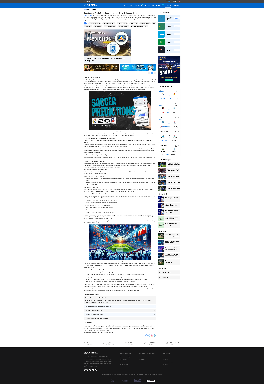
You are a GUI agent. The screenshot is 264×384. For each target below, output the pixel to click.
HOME (125, 5)
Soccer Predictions (88, 15)
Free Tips (131, 5)
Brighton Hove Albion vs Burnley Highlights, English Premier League (173, 164)
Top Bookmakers (164, 13)
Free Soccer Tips (124, 359)
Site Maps (165, 364)
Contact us (165, 359)
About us (165, 357)
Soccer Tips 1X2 (124, 362)
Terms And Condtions (168, 362)
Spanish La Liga (133, 23)
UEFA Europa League (122, 23)
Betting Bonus (142, 359)
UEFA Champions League (108, 23)
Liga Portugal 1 (98, 26)
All (85, 23)
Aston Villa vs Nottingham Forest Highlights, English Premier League (173, 170)
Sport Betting (163, 231)
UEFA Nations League (123, 26)
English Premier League (94, 23)
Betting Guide (163, 194)
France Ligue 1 (88, 26)
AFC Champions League (110, 26)
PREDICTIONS (168, 5)
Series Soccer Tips (149, 5)
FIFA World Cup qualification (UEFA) (139, 26)
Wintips (85, 9)
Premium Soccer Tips (165, 86)
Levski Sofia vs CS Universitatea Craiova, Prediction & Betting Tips (105, 60)
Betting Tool (159, 5)
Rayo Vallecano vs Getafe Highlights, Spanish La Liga (173, 187)
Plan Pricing (176, 5)
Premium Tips (139, 5)
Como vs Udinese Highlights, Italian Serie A (173, 176)
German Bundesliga (144, 23)
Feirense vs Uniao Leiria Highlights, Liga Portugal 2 (173, 182)
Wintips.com (88, 149)
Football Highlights (165, 160)
